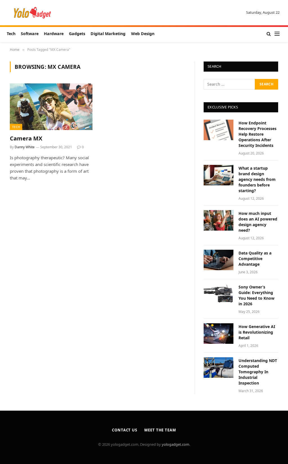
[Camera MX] (51, 106)
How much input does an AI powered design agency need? (257, 222)
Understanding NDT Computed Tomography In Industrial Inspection (257, 372)
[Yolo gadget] (32, 12)
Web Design (142, 33)
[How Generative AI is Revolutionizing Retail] (218, 333)
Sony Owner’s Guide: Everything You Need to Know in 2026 (256, 295)
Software (30, 33)
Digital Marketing (108, 33)
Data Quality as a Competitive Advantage (254, 258)
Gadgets (77, 33)
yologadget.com (175, 444)
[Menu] (277, 34)
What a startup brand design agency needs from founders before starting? (257, 179)
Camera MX (26, 138)
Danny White (25, 147)
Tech (11, 33)
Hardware (54, 33)
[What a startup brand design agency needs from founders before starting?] (218, 175)
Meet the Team (160, 430)
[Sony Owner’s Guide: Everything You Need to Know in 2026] (218, 294)
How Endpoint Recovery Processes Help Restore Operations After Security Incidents (257, 134)
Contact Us (124, 430)
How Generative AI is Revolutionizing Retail (256, 332)
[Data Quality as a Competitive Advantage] (218, 260)
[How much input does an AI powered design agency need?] (218, 220)
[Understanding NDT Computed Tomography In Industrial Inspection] (218, 367)
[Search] (269, 34)
